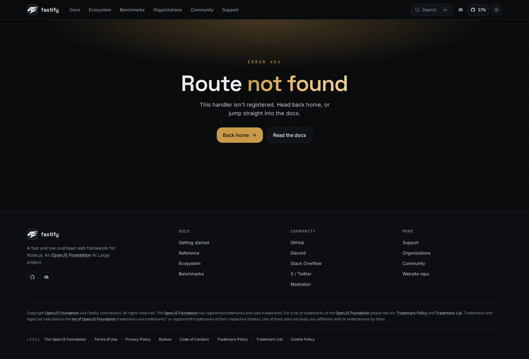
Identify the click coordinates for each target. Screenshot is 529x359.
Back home (236, 135)
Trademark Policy (411, 313)
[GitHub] (32, 277)
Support (230, 9)
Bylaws (165, 339)
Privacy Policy (138, 339)
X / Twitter (301, 273)
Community (202, 9)
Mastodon (301, 284)
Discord (298, 252)
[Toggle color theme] (496, 9)
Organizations (167, 9)
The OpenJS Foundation (65, 339)
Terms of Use (105, 339)
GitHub (297, 242)
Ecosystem (100, 9)
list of (77, 319)
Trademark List (449, 313)
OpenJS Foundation (71, 255)
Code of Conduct (194, 339)
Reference (189, 252)
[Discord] (45, 277)
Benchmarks (132, 9)
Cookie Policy (303, 339)
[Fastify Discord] (460, 10)
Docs (75, 9)
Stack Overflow (306, 263)
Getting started (194, 242)
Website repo (416, 273)
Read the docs (289, 135)
